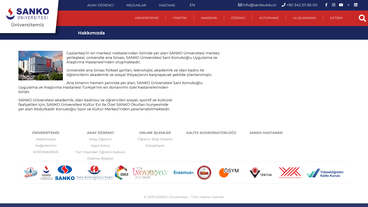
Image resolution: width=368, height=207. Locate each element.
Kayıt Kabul (100, 146)
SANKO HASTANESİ (266, 133)
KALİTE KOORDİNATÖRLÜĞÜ (211, 133)
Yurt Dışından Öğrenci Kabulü (100, 152)
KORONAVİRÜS (46, 152)
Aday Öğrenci (100, 139)
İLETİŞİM (336, 18)
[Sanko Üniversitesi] (27, 13)
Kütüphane (155, 146)
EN (192, 5)
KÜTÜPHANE (269, 18)
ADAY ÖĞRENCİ (100, 4)
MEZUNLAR (136, 4)
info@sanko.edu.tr (259, 5)
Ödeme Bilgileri (100, 158)
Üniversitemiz (27, 25)
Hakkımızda (46, 139)
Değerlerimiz (46, 146)
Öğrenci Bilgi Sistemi (155, 139)
